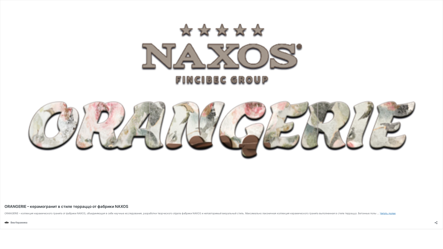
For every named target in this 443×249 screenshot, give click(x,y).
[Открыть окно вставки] (436, 221)
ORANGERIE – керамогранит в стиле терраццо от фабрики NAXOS (66, 206)
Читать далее (388, 213)
